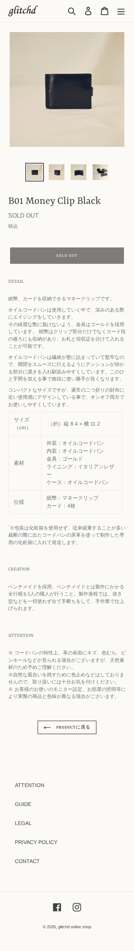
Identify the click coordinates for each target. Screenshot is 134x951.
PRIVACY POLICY (36, 842)
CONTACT (27, 861)
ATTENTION (29, 785)
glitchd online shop (74, 927)
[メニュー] (121, 11)
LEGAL (23, 823)
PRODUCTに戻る (73, 727)
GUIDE (23, 804)
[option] (34, 172)
